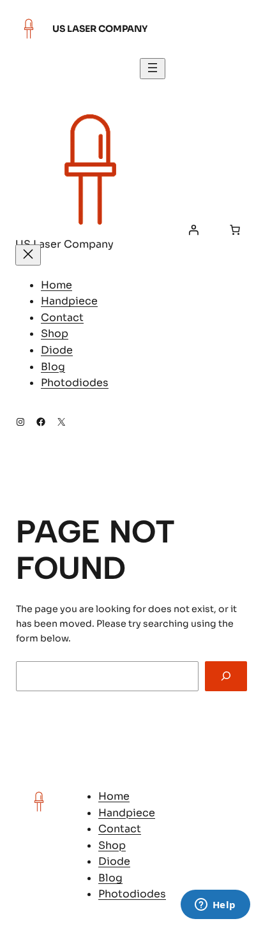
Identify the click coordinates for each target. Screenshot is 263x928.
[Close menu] (28, 255)
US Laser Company (99, 28)
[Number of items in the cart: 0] (235, 230)
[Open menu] (152, 68)
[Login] (193, 230)
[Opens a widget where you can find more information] (215, 906)
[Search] (226, 676)
